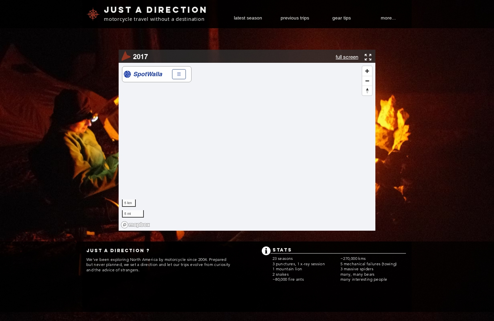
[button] (295, 18)
